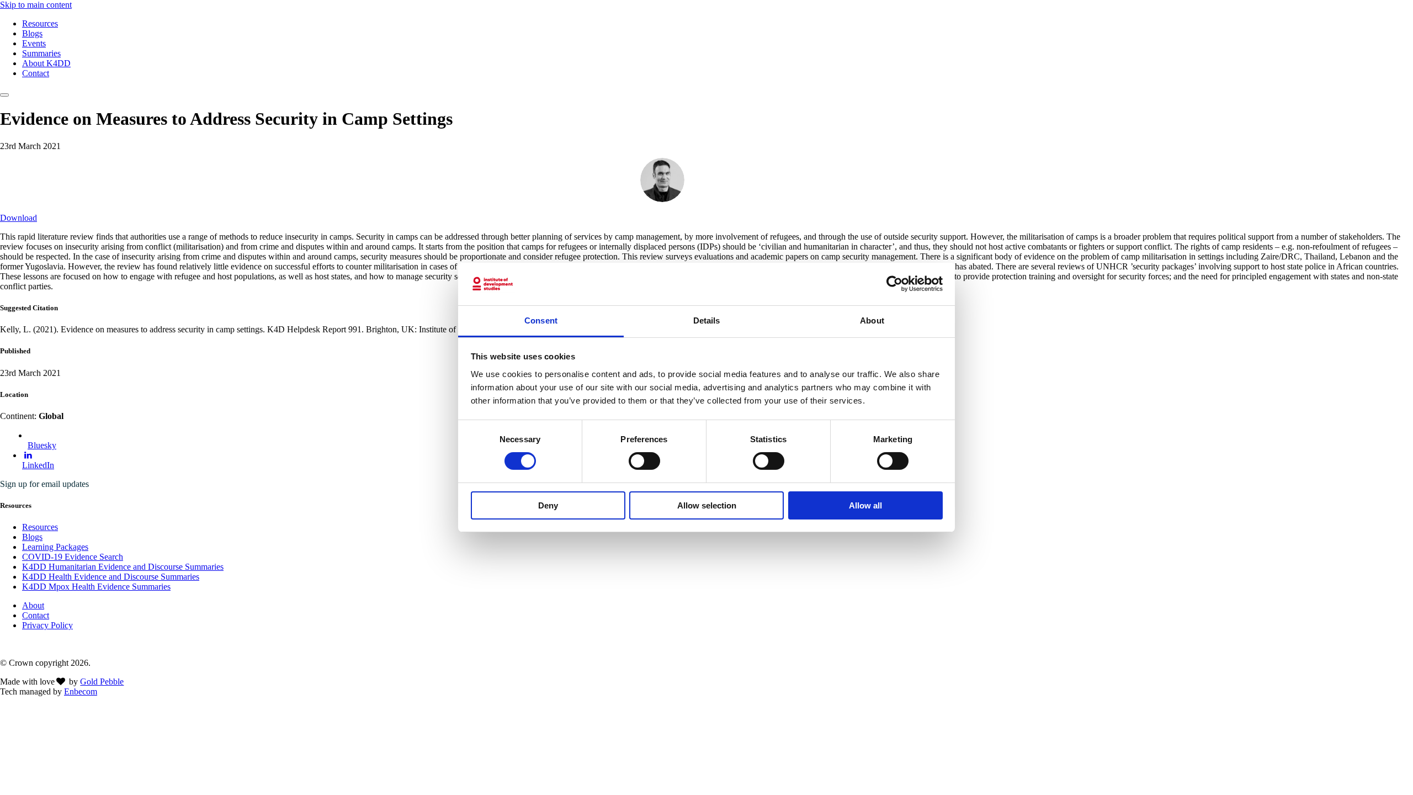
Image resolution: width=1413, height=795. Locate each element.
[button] (4, 95)
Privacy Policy (47, 625)
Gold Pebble (102, 681)
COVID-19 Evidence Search (72, 556)
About (33, 605)
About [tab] (872, 320)
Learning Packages (55, 547)
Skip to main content (36, 4)
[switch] (644, 461)
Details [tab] (706, 320)
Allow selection (706, 505)
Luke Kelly (713, 179)
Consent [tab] (540, 320)
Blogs (32, 33)
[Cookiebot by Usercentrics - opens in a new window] (894, 283)
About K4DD (46, 63)
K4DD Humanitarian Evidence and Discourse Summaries (123, 566)
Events (34, 43)
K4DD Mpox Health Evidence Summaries (96, 586)
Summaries (41, 53)
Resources (40, 23)
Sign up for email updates (44, 484)
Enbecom (80, 691)
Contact (35, 73)
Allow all (865, 505)
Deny (548, 505)
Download (18, 217)
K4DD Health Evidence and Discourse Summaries (110, 576)
